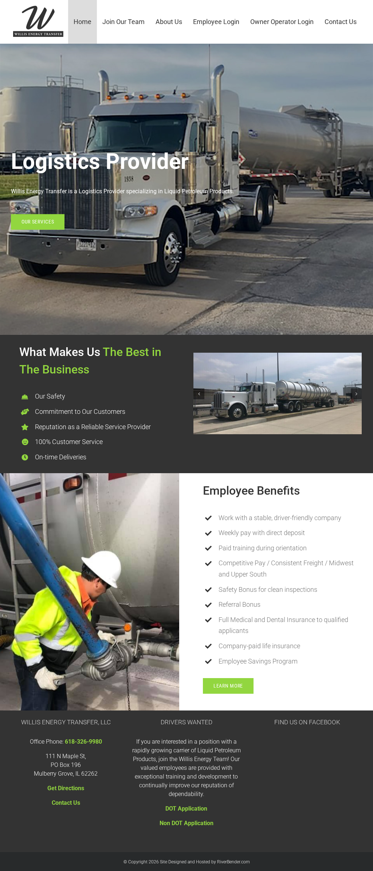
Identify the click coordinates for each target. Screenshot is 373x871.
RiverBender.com (233, 861)
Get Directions (65, 788)
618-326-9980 (83, 741)
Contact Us (66, 802)
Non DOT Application (186, 823)
